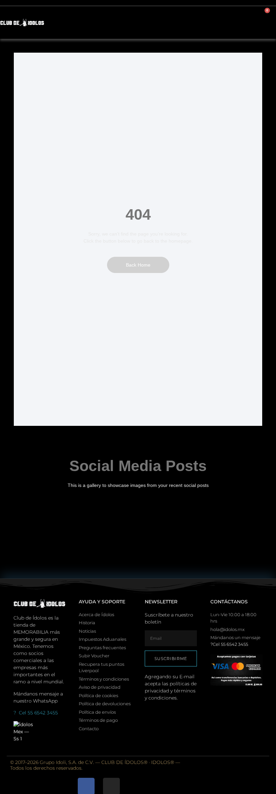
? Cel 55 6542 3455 (35, 713)
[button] (241, 22)
